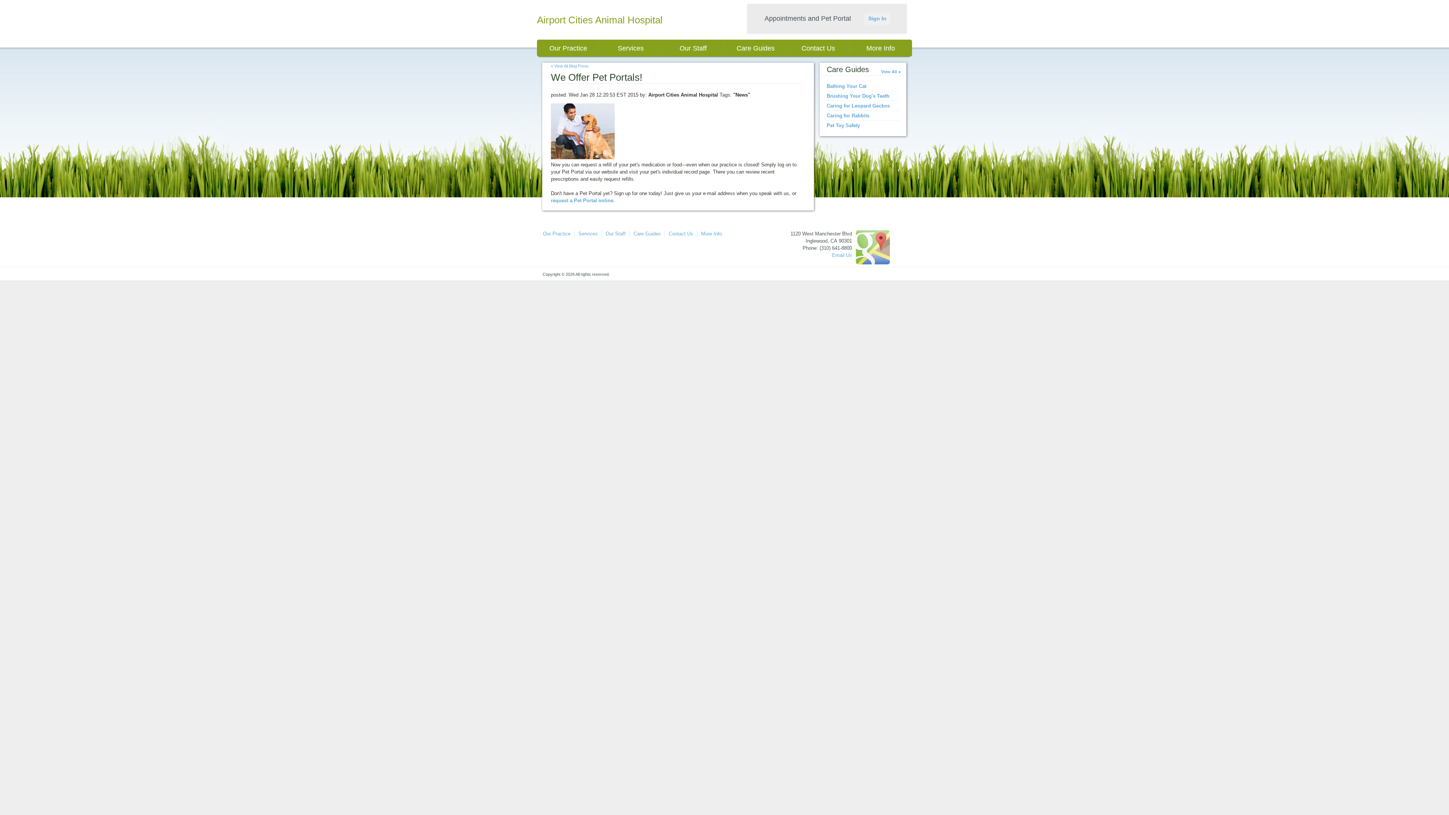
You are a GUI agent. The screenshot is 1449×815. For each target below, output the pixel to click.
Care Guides (756, 48)
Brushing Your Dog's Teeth (858, 96)
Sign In (877, 18)
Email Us (842, 255)
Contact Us (818, 48)
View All (889, 71)
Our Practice (568, 48)
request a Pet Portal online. (583, 200)
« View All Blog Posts (570, 66)
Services (631, 48)
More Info (880, 48)
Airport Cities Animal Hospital (600, 20)
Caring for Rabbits (848, 115)
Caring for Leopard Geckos (858, 106)
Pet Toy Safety (843, 125)
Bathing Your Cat (846, 86)
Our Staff (693, 48)
